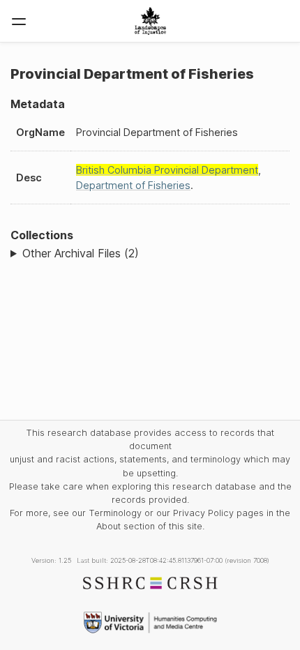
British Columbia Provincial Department (167, 170)
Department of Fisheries (133, 185)
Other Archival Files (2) (80, 253)
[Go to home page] (150, 21)
